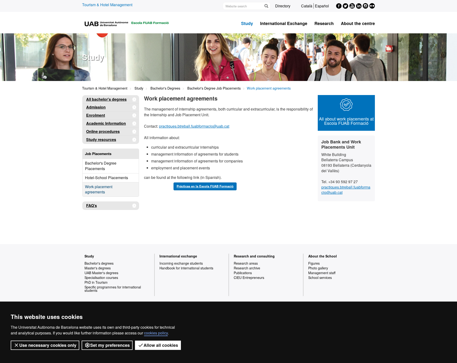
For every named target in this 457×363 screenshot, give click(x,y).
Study (247, 23)
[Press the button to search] (266, 6)
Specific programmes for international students (112, 289)
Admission (96, 107)
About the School (322, 256)
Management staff (321, 272)
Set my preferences (110, 345)
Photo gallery (318, 268)
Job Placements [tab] (98, 153)
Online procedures (103, 131)
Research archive (247, 268)
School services (320, 277)
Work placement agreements (98, 189)
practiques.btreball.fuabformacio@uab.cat (194, 126)
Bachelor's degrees (99, 263)
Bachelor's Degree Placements (100, 165)
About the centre (358, 23)
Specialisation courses (101, 277)
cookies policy (156, 333)
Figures (314, 263)
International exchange (178, 256)
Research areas (246, 263)
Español (322, 6)
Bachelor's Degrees (165, 88)
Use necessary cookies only (47, 345)
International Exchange (283, 23)
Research (324, 23)
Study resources (101, 139)
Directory (282, 6)
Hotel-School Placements (106, 177)
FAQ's (91, 205)
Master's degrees (97, 268)
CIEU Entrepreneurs (249, 277)
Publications (243, 272)
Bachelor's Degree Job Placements (214, 88)
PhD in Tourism (96, 282)
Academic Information (106, 123)
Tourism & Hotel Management (107, 4)
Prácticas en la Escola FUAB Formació (205, 186)
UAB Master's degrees (101, 272)
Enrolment (95, 115)
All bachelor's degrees (106, 99)
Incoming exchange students (181, 263)
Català (306, 6)
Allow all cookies (161, 345)
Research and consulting (254, 256)
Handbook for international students (186, 268)
